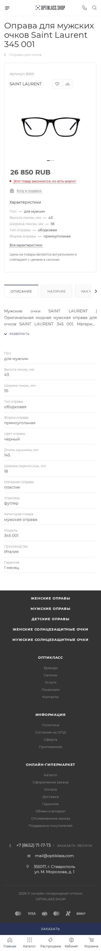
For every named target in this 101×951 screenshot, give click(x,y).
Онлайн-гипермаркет (50, 764)
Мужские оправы (50, 608)
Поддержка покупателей (50, 825)
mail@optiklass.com (54, 855)
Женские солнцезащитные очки (50, 629)
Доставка (50, 797)
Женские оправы (50, 598)
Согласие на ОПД (50, 732)
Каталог (50, 775)
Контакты (50, 697)
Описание (21, 291)
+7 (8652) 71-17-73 (33, 845)
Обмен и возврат (50, 811)
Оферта (50, 739)
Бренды (50, 668)
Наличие (56, 291)
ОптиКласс (50, 657)
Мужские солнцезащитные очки (50, 640)
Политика (50, 725)
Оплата (50, 789)
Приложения (50, 747)
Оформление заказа (51, 782)
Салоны (50, 675)
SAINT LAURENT (26, 83)
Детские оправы (50, 619)
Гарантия (50, 804)
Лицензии (50, 689)
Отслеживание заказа (50, 818)
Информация (50, 715)
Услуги (50, 682)
